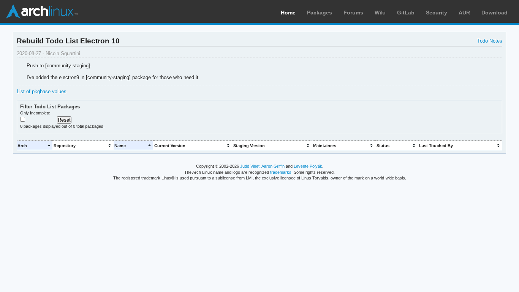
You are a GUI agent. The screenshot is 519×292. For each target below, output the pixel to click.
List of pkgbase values (41, 91)
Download (494, 13)
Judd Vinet (250, 166)
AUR (464, 13)
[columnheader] (35, 145)
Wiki (380, 13)
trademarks (280, 172)
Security (436, 13)
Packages (319, 13)
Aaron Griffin (273, 166)
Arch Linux (42, 11)
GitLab (406, 13)
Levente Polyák (308, 166)
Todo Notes (489, 41)
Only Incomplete (35, 113)
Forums (353, 13)
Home (288, 13)
